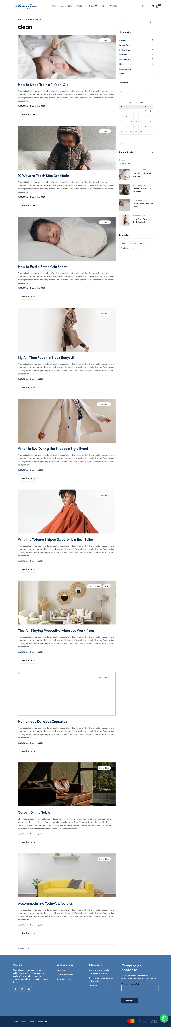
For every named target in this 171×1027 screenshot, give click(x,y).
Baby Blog (105, 40)
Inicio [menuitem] (54, 6)
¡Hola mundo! (124, 163)
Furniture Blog (94, 586)
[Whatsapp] (29, 989)
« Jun (121, 143)
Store (121, 73)
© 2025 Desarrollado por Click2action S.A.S (30, 1022)
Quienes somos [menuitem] (67, 6)
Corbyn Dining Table (34, 812)
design (142, 243)
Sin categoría (125, 69)
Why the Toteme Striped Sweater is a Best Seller (55, 539)
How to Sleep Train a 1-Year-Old (43, 84)
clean (123, 243)
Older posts (24, 948)
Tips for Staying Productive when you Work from (56, 630)
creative (132, 243)
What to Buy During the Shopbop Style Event (53, 448)
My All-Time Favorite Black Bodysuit (46, 357)
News (107, 586)
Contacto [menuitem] (114, 6)
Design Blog (104, 677)
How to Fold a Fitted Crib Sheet (42, 266)
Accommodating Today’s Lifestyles (45, 903)
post (133, 248)
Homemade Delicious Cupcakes (42, 721)
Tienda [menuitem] (104, 6)
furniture (124, 248)
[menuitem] (81, 6)
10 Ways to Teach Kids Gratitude (43, 175)
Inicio (20, 20)
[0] (157, 6)
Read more (27, 114)
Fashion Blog (104, 313)
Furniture (123, 54)
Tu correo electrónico (131, 984)
